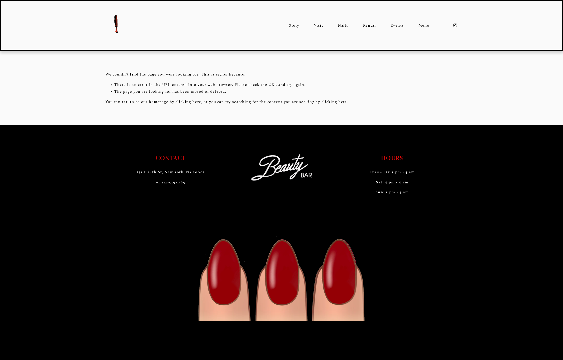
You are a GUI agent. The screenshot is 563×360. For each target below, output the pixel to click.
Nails (343, 25)
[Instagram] (455, 25)
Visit (318, 25)
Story (294, 25)
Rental (369, 25)
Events (397, 25)
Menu (424, 25)
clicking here (188, 102)
